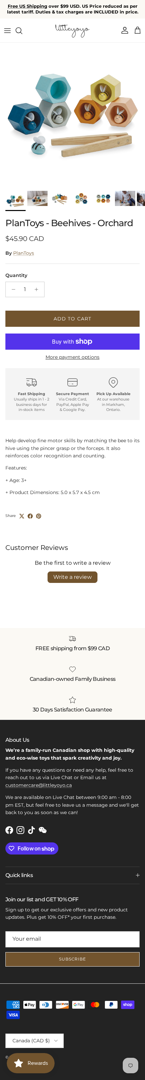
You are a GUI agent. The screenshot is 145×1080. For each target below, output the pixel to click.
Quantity (16, 275)
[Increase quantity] (38, 289)
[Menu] (7, 30)
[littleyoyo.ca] (72, 30)
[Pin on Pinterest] (38, 516)
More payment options (72, 357)
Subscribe (72, 959)
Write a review (72, 577)
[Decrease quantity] (12, 289)
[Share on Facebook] (30, 516)
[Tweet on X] (21, 516)
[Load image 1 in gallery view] (72, 115)
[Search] (22, 30)
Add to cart (72, 319)
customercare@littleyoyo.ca (38, 785)
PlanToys (23, 253)
